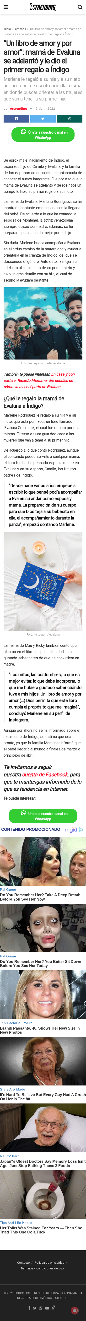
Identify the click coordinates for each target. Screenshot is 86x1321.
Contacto (23, 1262)
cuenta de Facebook (45, 775)
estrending (18, 108)
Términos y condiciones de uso (42, 1268)
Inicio (7, 29)
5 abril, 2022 (45, 108)
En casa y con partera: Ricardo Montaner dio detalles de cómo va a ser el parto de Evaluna (39, 380)
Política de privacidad (49, 1262)
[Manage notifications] (75, 1310)
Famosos (20, 29)
